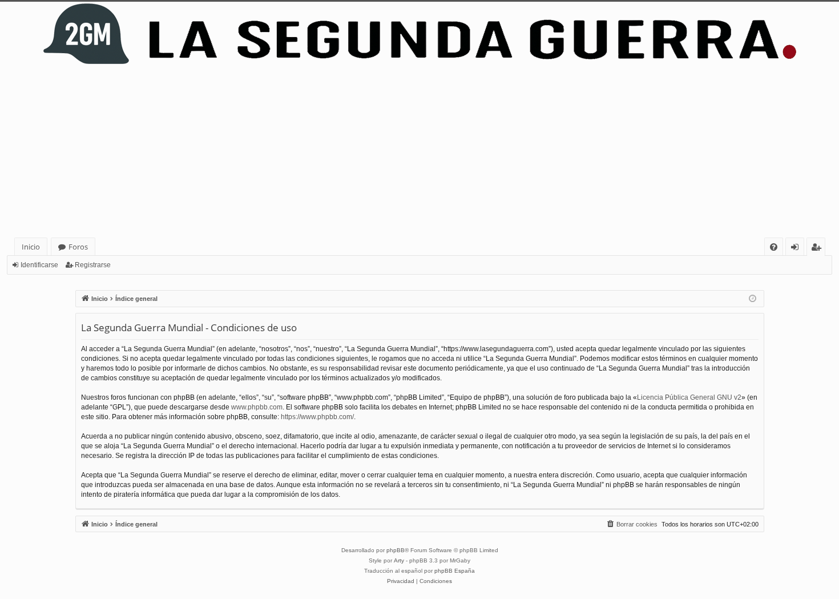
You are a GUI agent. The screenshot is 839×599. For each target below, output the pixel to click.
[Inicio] (419, 34)
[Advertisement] (419, 152)
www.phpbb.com (257, 407)
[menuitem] (773, 247)
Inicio (31, 247)
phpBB (395, 550)
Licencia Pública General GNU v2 (689, 397)
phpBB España (454, 571)
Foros (78, 247)
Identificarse (39, 265)
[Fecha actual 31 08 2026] (752, 298)
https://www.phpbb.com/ (317, 417)
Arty (399, 560)
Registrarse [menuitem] (818, 249)
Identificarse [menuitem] (797, 249)
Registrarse (93, 265)
